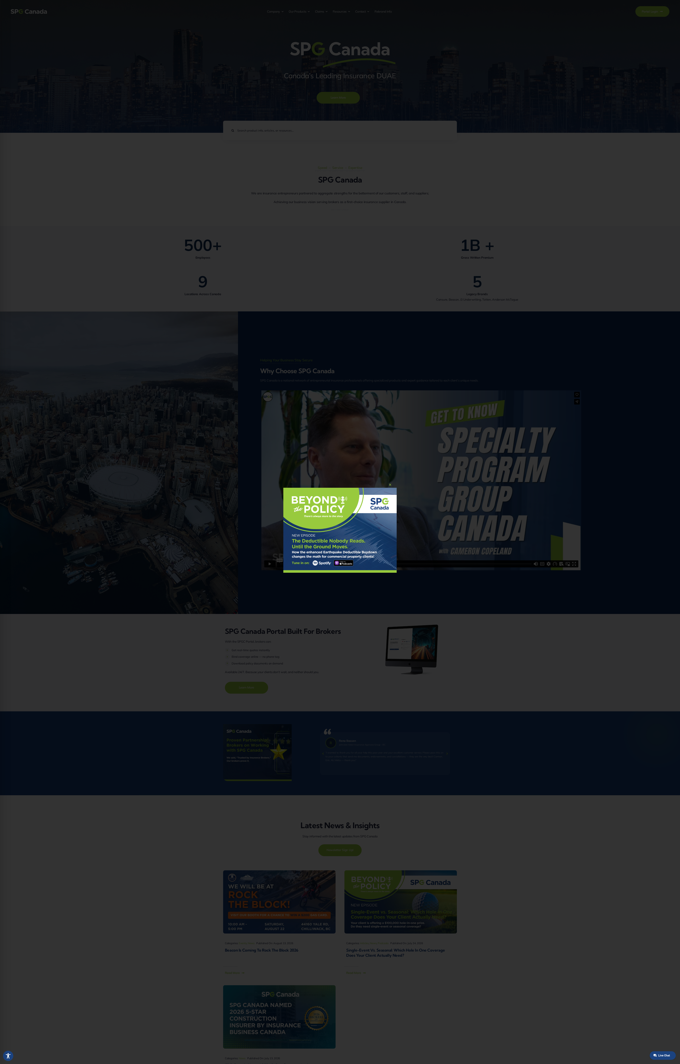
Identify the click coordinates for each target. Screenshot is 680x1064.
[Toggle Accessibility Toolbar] (8, 1055)
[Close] (390, 484)
